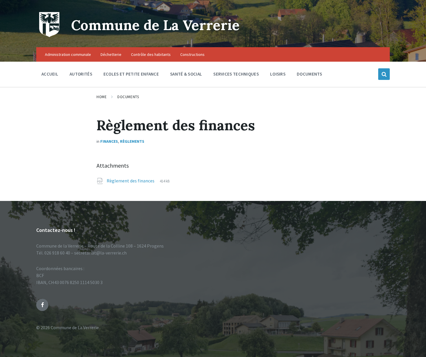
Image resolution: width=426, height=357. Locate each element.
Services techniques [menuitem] (236, 74)
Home (102, 96)
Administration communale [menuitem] (68, 54)
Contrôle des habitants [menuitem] (151, 54)
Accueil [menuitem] (49, 74)
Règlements (132, 141)
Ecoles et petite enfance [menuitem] (131, 74)
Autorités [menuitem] (81, 74)
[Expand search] (384, 74)
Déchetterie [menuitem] (111, 54)
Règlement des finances (131, 181)
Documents (128, 96)
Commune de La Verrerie (155, 25)
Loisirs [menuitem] (277, 74)
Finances (109, 141)
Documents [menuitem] (309, 74)
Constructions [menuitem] (192, 54)
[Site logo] (49, 36)
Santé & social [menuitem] (186, 74)
